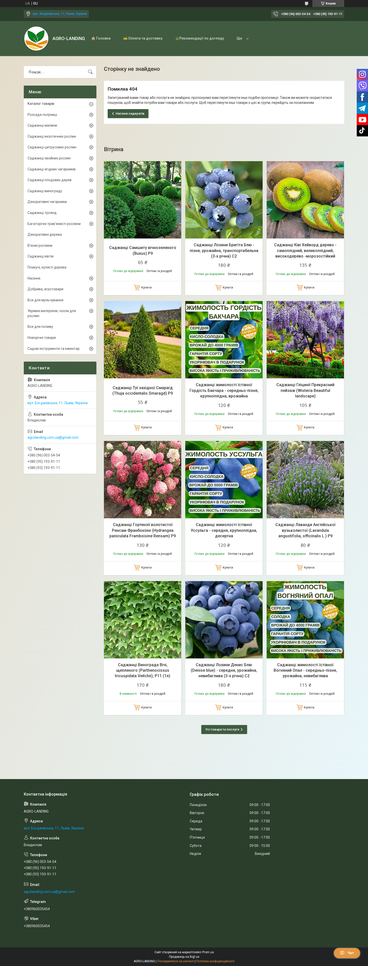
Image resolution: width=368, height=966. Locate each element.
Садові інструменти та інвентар (54, 349)
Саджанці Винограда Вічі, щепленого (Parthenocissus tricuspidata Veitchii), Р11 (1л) (142, 670)
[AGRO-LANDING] (36, 38)
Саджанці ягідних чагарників (52, 169)
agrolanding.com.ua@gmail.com (53, 437)
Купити (146, 287)
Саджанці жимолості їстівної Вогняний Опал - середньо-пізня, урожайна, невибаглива (305, 670)
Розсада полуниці (42, 115)
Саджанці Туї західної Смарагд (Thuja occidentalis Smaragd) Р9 (142, 390)
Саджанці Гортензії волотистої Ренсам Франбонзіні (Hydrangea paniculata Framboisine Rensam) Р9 (142, 530)
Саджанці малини (42, 125)
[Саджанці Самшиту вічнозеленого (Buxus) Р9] (142, 199)
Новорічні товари (42, 338)
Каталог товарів (41, 104)
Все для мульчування (45, 300)
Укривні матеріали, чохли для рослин (52, 313)
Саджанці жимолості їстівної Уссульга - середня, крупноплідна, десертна (224, 530)
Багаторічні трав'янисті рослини (54, 224)
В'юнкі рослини (40, 246)
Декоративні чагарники (47, 202)
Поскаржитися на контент (175, 961)
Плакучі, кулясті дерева (47, 267)
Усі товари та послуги (222, 729)
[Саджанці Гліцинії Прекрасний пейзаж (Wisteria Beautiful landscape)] (305, 339)
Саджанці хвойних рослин (49, 158)
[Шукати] (90, 72)
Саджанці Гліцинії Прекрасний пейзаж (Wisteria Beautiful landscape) (305, 390)
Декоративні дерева (45, 234)
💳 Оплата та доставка (142, 38)
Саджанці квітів (41, 256)
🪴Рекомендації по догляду (199, 38)
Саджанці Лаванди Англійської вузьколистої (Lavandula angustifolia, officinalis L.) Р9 (305, 530)
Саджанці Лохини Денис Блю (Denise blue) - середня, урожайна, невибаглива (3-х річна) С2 (224, 670)
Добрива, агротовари (45, 289)
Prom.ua (208, 952)
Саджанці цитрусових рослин (52, 147)
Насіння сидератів (130, 113)
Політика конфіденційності (215, 961)
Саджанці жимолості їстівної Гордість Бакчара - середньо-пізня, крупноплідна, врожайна (224, 390)
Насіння (34, 278)
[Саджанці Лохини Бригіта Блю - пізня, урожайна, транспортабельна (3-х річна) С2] (224, 199)
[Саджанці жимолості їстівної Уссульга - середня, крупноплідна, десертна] (224, 479)
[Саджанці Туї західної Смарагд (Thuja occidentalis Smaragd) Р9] (142, 339)
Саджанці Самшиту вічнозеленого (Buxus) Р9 (142, 250)
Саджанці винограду (45, 191)
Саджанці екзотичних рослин (52, 136)
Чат (350, 953)
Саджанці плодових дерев (50, 180)
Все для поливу (40, 327)
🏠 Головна (101, 38)
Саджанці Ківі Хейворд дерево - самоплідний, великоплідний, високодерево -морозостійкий (305, 251)
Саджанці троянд (42, 213)
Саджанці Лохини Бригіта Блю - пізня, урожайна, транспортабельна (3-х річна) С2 (224, 251)
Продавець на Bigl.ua (184, 956)
